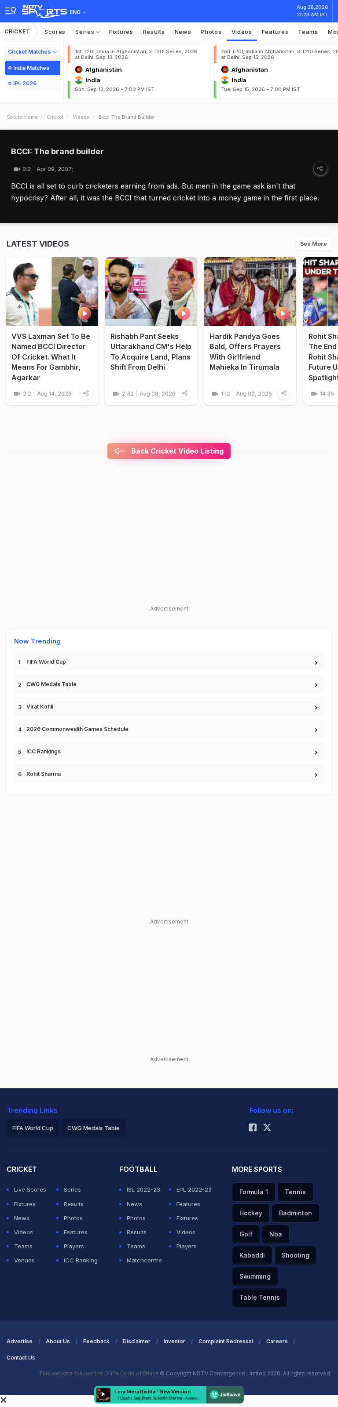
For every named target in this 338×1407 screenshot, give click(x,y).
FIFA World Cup (46, 661)
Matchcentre (144, 1260)
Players (74, 1246)
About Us (58, 1341)
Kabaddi (252, 1255)
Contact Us (21, 1357)
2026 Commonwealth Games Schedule (77, 729)
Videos (241, 31)
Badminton (295, 1213)
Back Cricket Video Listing (176, 451)
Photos (211, 31)
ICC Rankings (43, 751)
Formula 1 (253, 1192)
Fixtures (121, 31)
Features (275, 31)
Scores (55, 31)
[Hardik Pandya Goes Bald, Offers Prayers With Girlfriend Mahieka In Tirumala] (250, 291)
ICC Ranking (81, 1260)
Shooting (295, 1255)
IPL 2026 (25, 83)
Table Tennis (259, 1297)
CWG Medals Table (51, 684)
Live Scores (30, 1189)
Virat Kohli (39, 706)
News (183, 31)
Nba (275, 1234)
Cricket (17, 31)
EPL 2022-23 (194, 1189)
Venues (24, 1260)
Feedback (96, 1341)
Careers (277, 1341)
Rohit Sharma (43, 774)
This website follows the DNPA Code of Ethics (99, 1373)
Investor (174, 1341)
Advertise (20, 1341)
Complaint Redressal (225, 1341)
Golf (246, 1234)
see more (313, 243)
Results (154, 31)
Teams (308, 31)
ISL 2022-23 (143, 1189)
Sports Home (22, 117)
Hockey (250, 1213)
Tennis (295, 1192)
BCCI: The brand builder (57, 151)
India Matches (31, 68)
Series (85, 31)
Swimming (255, 1276)
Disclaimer (137, 1341)
